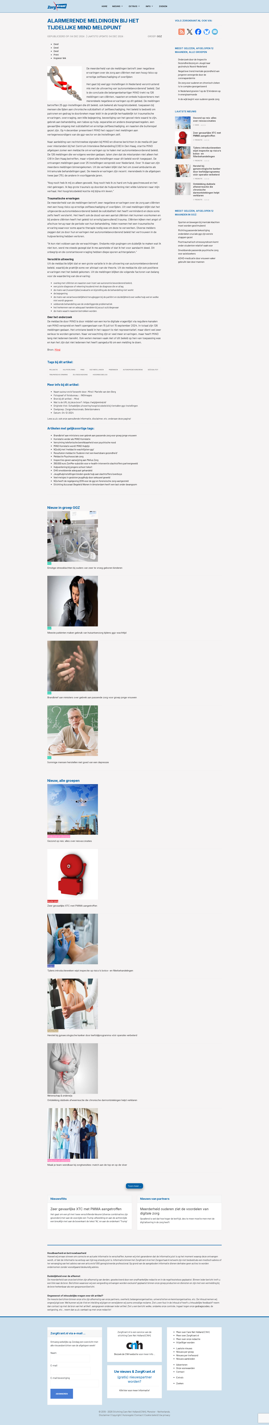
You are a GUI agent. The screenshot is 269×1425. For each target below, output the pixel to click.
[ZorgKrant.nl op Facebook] (198, 31)
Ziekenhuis (52, 1030)
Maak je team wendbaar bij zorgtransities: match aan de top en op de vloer (87, 1164)
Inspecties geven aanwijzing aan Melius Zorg (76, 460)
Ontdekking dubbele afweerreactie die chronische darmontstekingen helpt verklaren (92, 1100)
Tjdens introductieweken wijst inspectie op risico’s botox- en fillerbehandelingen (90, 970)
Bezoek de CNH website (126, 1354)
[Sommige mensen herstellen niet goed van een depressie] (72, 730)
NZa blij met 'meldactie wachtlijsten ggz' (74, 449)
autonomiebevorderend (133, 370)
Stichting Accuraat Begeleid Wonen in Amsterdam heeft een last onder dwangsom (95, 484)
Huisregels (128, 1415)
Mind (57, 349)
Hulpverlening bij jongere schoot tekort (73, 467)
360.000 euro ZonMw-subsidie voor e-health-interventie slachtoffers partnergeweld (96, 463)
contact (84, 1309)
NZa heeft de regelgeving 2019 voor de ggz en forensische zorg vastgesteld (91, 481)
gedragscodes (202, 1306)
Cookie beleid (151, 1415)
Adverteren (181, 1364)
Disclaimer (104, 1415)
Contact (180, 1371)
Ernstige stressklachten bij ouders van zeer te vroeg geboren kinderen (84, 567)
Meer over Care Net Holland (189, 1332)
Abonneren (62, 1393)
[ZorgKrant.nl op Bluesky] (207, 31)
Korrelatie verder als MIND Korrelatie (72, 439)
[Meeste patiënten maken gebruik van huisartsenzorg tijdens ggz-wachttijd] (72, 600)
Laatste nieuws (184, 1348)
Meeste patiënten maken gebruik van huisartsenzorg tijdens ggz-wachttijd (86, 632)
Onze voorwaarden (185, 1368)
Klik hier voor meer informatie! (134, 1390)
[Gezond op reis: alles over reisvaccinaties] (72, 809)
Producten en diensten (58, 836)
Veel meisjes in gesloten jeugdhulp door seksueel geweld (82, 477)
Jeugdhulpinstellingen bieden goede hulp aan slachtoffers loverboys (88, 474)
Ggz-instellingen (97, 370)
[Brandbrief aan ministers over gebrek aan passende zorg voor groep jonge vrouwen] (72, 665)
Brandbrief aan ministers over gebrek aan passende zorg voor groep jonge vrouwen (95, 435)
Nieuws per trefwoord (187, 1355)
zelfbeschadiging (80, 374)
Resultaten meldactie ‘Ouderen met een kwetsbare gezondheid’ (85, 453)
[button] (118, 6)
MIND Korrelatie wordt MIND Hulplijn (72, 446)
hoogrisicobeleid (100, 374)
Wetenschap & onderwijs (59, 1095)
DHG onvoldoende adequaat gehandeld (73, 470)
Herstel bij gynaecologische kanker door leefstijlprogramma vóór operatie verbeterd (92, 1035)
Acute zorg (52, 901)
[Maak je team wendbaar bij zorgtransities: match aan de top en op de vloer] (72, 1133)
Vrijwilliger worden (185, 1342)
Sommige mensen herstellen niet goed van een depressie (78, 762)
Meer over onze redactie (188, 1339)
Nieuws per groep (185, 1351)
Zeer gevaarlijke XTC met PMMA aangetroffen (72, 905)
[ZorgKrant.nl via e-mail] (214, 31)
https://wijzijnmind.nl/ (94, 402)
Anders (50, 966)
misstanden (113, 370)
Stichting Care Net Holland (126, 1411)
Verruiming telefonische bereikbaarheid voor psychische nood (85, 442)
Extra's (179, 1377)
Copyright (116, 1415)
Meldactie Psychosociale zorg (68, 456)
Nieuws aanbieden (185, 1358)
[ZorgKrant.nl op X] (189, 31)
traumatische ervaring (58, 374)
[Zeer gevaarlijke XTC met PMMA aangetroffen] (72, 873)
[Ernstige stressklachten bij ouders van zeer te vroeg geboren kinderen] (72, 536)
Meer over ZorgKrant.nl (187, 1335)
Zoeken (180, 1383)
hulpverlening (69, 370)
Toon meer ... (134, 1185)
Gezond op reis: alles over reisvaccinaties (69, 841)
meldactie (53, 370)
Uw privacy (164, 1415)
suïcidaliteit (153, 370)
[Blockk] (57, 6)
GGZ (159, 36)
